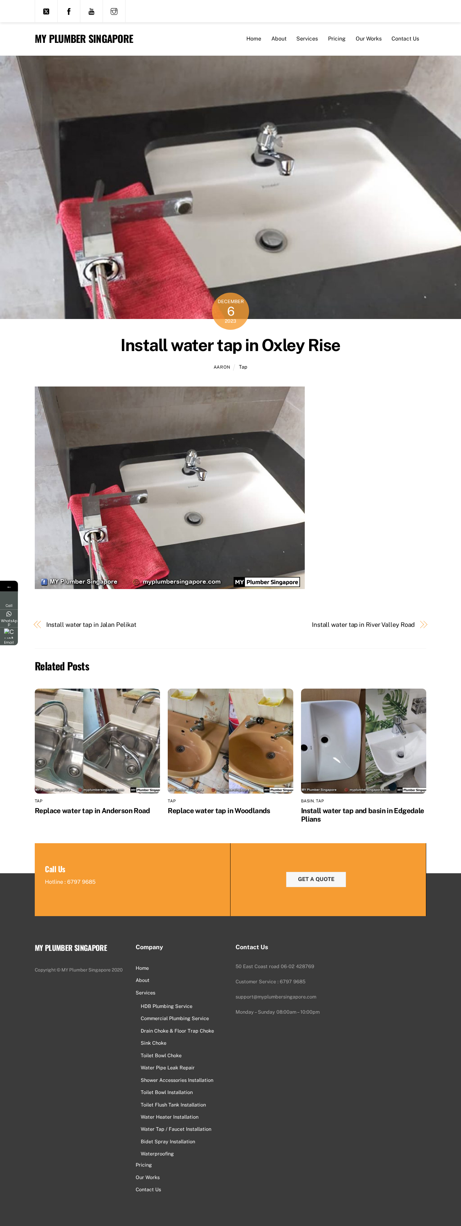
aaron (222, 367)
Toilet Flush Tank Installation (173, 1105)
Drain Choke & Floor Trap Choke (177, 1031)
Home (253, 38)
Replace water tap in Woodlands (219, 810)
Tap (243, 367)
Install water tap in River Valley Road (363, 624)
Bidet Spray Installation (168, 1141)
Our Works (369, 38)
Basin (307, 801)
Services (307, 38)
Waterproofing (157, 1153)
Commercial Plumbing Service (175, 1018)
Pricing (337, 38)
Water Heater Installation (169, 1117)
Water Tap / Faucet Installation (176, 1129)
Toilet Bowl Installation (167, 1092)
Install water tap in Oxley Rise (230, 345)
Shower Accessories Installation (177, 1080)
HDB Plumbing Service (166, 1006)
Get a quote (316, 879)
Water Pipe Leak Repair (168, 1067)
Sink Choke (153, 1043)
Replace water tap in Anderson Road (92, 810)
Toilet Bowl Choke (161, 1055)
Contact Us (405, 38)
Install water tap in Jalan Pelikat (91, 624)
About (279, 38)
